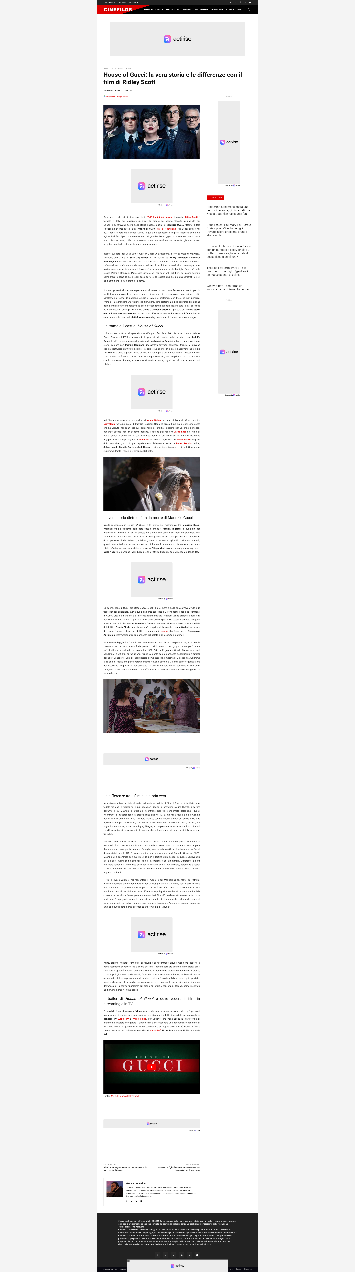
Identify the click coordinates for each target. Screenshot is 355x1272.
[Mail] (141, 1201)
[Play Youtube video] (151, 1067)
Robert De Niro (184, 443)
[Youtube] (250, 2)
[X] (245, 2)
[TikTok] (240, 2)
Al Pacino (144, 439)
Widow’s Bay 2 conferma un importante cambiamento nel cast (229, 287)
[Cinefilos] (119, 9)
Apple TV (123, 1018)
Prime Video (139, 1018)
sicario (164, 631)
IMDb (113, 1096)
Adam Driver (154, 420)
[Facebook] (230, 2)
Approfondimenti (124, 68)
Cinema (113, 68)
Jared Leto (180, 431)
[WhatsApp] (177, 98)
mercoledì (155, 1030)
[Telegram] (190, 98)
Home (105, 68)
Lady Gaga (109, 424)
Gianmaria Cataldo (112, 90)
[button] (249, 10)
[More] (197, 98)
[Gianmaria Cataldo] (114, 1192)
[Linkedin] (183, 98)
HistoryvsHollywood (128, 1096)
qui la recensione (166, 228)
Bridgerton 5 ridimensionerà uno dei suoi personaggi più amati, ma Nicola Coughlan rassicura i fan (228, 210)
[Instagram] (235, 2)
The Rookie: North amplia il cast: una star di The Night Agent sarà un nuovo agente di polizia (227, 271)
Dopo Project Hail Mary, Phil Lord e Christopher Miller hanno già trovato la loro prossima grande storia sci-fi (229, 230)
